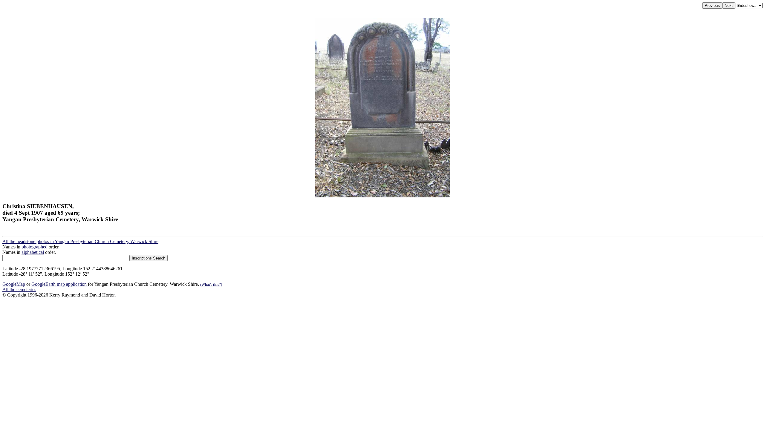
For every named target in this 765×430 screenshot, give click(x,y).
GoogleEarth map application (59, 284)
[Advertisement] (181, 319)
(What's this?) (211, 284)
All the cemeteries (19, 289)
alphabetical (33, 252)
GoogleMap (13, 284)
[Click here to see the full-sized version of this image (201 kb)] (382, 195)
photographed (35, 246)
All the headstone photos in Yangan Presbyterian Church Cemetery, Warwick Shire (80, 241)
